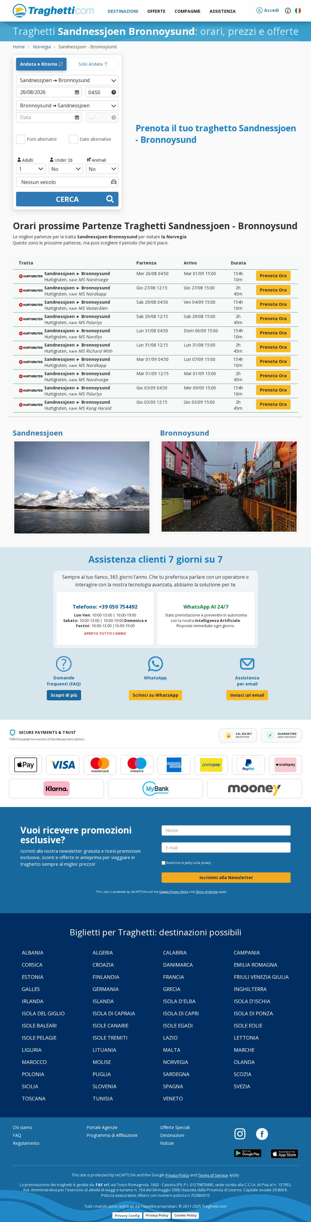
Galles (31, 989)
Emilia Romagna (255, 964)
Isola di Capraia (114, 1013)
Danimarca (178, 964)
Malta (171, 1049)
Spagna (173, 1086)
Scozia (242, 1074)
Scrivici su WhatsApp (155, 695)
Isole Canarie (110, 1025)
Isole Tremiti (110, 1037)
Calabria (175, 952)
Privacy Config (127, 1215)
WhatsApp (155, 678)
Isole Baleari (39, 1025)
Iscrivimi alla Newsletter (226, 877)
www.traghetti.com (53, 11)
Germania (106, 989)
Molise (102, 1061)
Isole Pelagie (39, 1037)
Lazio (170, 1037)
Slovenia (105, 1086)
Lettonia (246, 1037)
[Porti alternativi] (20, 139)
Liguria (32, 1049)
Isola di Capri (181, 1013)
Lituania (104, 1049)
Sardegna (176, 1074)
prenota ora (273, 275)
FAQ (17, 1135)
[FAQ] (63, 666)
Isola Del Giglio (43, 1013)
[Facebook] (262, 1134)
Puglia (102, 1074)
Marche (244, 1049)
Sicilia (30, 1086)
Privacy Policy (177, 1175)
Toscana (34, 1098)
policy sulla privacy (198, 863)
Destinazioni (172, 1135)
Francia (173, 976)
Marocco (34, 1061)
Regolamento (26, 1143)
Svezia (242, 1086)
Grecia (171, 989)
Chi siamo (22, 1127)
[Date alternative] (73, 139)
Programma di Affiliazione (112, 1135)
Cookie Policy (185, 1215)
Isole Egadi (178, 1025)
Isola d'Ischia (252, 1001)
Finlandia (106, 976)
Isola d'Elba (179, 1001)
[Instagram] (243, 1134)
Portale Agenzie (102, 1127)
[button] (222, 11)
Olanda (244, 1061)
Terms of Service (207, 892)
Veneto (173, 1098)
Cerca (67, 199)
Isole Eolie (248, 1025)
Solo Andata (91, 64)
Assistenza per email (247, 681)
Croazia (103, 964)
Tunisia (103, 1098)
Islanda (103, 1001)
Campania (247, 952)
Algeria (103, 952)
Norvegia (175, 1061)
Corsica (32, 964)
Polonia (33, 1074)
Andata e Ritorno (39, 64)
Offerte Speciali (175, 1127)
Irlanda (32, 1001)
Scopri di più (64, 695)
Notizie (167, 1143)
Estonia (32, 976)
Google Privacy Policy (173, 892)
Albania (32, 952)
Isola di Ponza (253, 1013)
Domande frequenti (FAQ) (64, 681)
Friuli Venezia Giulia (261, 976)
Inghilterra (250, 989)
